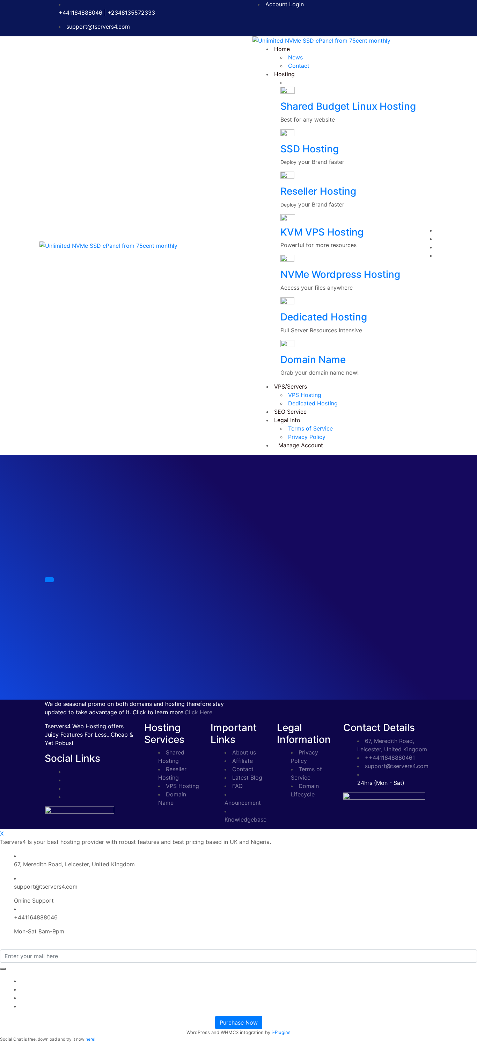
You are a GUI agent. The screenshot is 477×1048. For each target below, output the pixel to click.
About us (244, 752)
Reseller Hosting (318, 191)
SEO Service (290, 411)
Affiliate (242, 760)
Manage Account (300, 445)
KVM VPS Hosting (322, 232)
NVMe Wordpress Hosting (340, 274)
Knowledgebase (245, 819)
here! (90, 1039)
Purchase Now (239, 1022)
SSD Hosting (309, 149)
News (295, 57)
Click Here (198, 712)
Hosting (284, 74)
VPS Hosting (304, 394)
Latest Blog (247, 777)
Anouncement (243, 802)
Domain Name (313, 360)
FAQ (237, 785)
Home (282, 48)
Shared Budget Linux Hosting (348, 106)
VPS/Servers (290, 386)
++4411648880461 (390, 757)
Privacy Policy (306, 436)
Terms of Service (310, 428)
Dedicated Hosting (323, 317)
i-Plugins (281, 1032)
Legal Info (287, 420)
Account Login (284, 4)
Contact (298, 65)
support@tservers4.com (98, 26)
